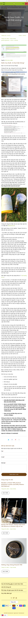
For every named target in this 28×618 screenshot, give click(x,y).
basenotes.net (11, 225)
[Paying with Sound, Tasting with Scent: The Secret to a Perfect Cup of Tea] (14, 510)
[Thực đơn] (1, 3)
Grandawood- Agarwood (13, 613)
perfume (16, 40)
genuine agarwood (5, 40)
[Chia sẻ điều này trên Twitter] (8, 439)
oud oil (11, 40)
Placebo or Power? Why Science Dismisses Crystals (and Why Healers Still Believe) (12, 484)
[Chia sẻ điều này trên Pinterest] (15, 439)
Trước (20, 35)
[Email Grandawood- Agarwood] (12, 598)
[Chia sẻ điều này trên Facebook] (12, 439)
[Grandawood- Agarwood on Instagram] (16, 598)
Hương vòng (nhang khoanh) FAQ (11, 564)
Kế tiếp (24, 35)
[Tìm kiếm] (23, 3)
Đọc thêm (5, 492)
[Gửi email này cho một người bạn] (19, 439)
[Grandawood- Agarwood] (14, 3)
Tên (2, 451)
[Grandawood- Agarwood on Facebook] (14, 598)
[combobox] (4, 615)
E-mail (3, 457)
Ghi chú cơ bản (9, 60)
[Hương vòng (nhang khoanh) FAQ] (14, 551)
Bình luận (3, 462)
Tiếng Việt (13, 602)
